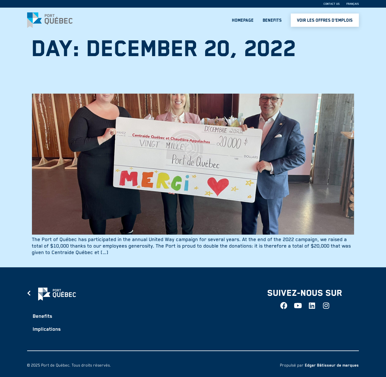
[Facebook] (284, 305)
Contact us (332, 3)
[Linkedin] (312, 305)
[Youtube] (298, 305)
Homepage (243, 20)
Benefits (272, 20)
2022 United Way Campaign (137, 77)
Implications (47, 329)
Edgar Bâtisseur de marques (332, 365)
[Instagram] (326, 305)
